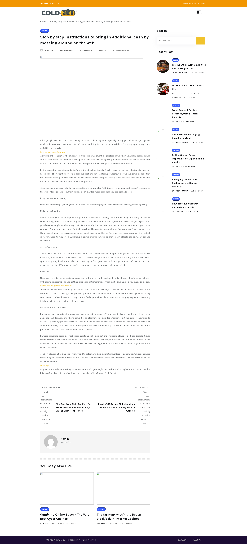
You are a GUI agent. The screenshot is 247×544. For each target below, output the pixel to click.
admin (45, 523)
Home (43, 21)
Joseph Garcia (179, 97)
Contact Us (44, 3)
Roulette (166, 12)
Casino (120, 12)
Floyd (177, 122)
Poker (151, 12)
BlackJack (135, 12)
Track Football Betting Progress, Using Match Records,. (185, 114)
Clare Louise (181, 212)
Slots (107, 12)
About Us (55, 3)
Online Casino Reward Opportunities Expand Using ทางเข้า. (188, 159)
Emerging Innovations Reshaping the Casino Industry (184, 183)
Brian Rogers (181, 73)
